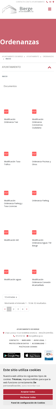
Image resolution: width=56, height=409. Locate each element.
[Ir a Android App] (12, 355)
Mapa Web (26, 340)
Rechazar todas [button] (28, 397)
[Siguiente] (27, 309)
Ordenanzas (48, 56)
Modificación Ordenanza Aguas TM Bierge (41, 243)
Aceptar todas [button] (28, 391)
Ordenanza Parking (40, 200)
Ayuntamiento (33, 56)
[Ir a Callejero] (53, 2)
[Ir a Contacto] (50, 2)
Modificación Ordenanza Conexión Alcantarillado (41, 282)
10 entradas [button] (9, 297)
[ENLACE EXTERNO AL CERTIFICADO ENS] (49, 355)
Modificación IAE (11, 240)
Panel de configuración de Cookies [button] (28, 402)
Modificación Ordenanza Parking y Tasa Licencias (13, 203)
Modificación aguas (12, 279)
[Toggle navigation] (49, 10)
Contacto (14, 340)
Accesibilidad (38, 343)
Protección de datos (19, 343)
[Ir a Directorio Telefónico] (47, 2)
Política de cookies (28, 347)
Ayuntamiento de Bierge (12, 56)
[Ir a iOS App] (33, 355)
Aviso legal (39, 340)
